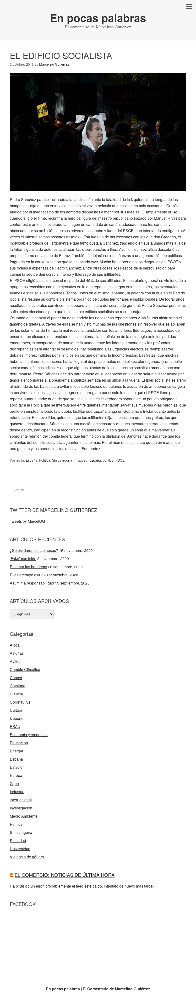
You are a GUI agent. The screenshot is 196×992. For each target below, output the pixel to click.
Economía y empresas (29, 734)
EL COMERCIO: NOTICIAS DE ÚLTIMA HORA (64, 874)
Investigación (21, 808)
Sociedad (18, 840)
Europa (16, 775)
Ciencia (16, 694)
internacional (21, 800)
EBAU (15, 726)
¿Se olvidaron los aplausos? (34, 550)
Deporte (16, 718)
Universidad (20, 848)
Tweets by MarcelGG (27, 521)
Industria (17, 791)
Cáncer (16, 677)
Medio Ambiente (24, 816)
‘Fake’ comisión (23, 558)
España (31, 460)
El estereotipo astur (26, 575)
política (108, 460)
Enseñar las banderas (28, 566)
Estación (17, 767)
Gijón (14, 783)
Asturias (17, 653)
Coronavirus (20, 702)
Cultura (16, 710)
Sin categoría (62, 460)
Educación (19, 742)
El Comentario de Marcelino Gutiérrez (116, 989)
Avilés (15, 661)
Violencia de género (27, 857)
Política (44, 460)
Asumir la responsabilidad (32, 583)
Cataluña (17, 685)
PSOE (120, 460)
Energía (16, 751)
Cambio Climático (25, 669)
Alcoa (15, 645)
